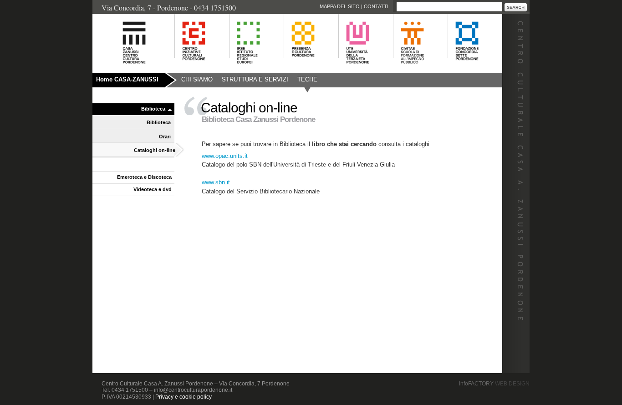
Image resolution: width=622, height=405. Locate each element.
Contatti (376, 6)
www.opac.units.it (225, 155)
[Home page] (122, 68)
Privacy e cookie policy (183, 397)
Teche (307, 79)
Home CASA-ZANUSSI (127, 79)
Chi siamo (197, 79)
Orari (165, 136)
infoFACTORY (494, 383)
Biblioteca (153, 108)
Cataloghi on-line (154, 150)
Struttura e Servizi (255, 79)
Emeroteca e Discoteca (144, 177)
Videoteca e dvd (152, 189)
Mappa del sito (340, 6)
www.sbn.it (216, 182)
